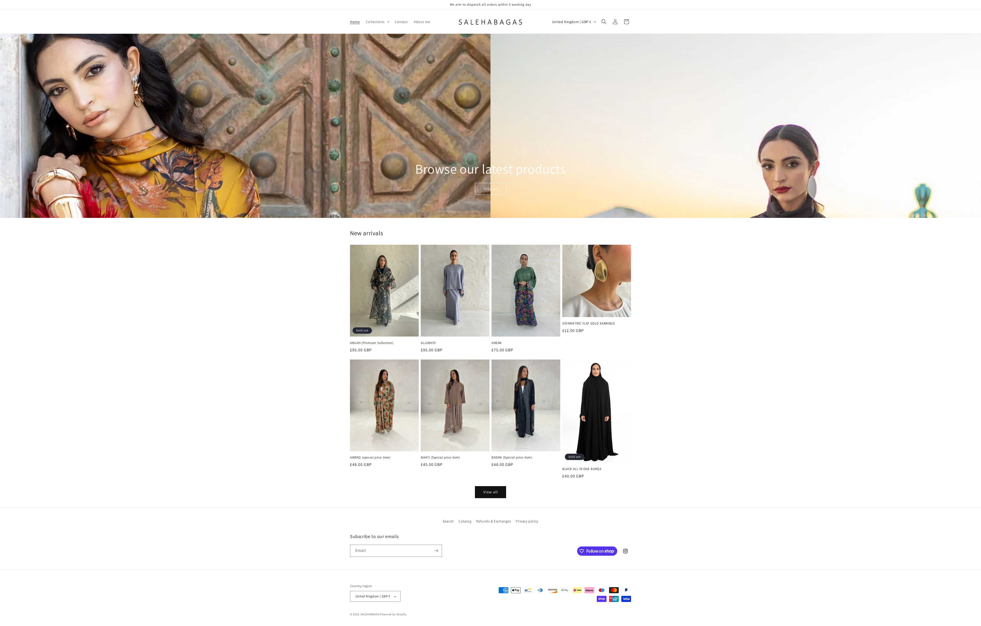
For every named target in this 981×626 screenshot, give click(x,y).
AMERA (497, 343)
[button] (377, 21)
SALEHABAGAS (370, 614)
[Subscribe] (436, 551)
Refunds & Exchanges (493, 521)
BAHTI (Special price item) (440, 457)
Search (448, 521)
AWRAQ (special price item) (370, 457)
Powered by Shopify (393, 614)
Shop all (490, 188)
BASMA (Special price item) (512, 457)
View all (490, 491)
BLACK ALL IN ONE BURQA (581, 469)
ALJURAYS (428, 343)
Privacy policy (527, 521)
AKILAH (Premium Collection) (371, 343)
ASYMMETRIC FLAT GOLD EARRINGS (588, 323)
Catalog (465, 521)
